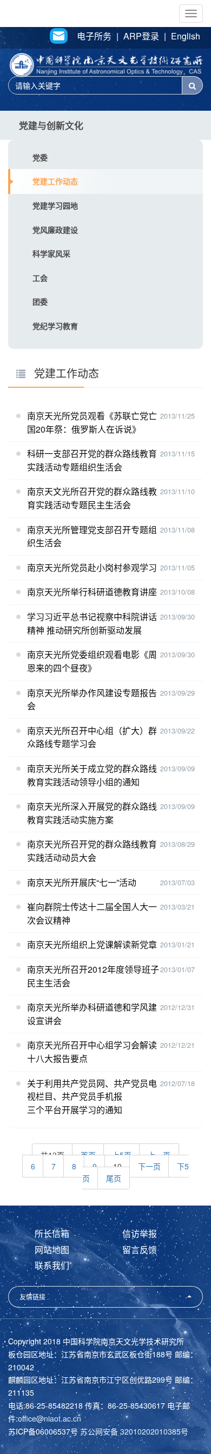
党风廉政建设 (55, 229)
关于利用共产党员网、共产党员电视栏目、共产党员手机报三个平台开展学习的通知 (92, 1096)
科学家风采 (51, 253)
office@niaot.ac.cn (49, 1418)
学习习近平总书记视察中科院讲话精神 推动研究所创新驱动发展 (92, 623)
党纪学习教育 (55, 325)
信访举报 (139, 1233)
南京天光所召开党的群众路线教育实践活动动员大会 (92, 851)
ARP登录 (141, 36)
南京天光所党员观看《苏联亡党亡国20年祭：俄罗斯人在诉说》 (92, 422)
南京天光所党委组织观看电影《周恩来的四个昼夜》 (92, 661)
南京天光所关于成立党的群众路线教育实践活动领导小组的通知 (92, 775)
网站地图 (52, 1249)
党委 (40, 157)
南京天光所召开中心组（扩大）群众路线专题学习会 (92, 737)
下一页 (149, 1166)
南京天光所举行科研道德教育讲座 (92, 591)
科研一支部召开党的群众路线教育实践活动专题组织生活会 (92, 460)
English (185, 36)
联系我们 (52, 1265)
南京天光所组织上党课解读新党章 (92, 944)
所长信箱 (52, 1233)
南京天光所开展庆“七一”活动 (81, 882)
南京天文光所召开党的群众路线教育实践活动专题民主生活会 (92, 498)
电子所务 (94, 36)
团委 (40, 301)
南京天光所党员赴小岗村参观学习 (92, 567)
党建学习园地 (55, 205)
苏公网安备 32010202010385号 (134, 1431)
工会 (40, 277)
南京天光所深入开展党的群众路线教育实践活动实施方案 (92, 813)
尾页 (113, 1178)
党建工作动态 (55, 181)
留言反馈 (139, 1249)
